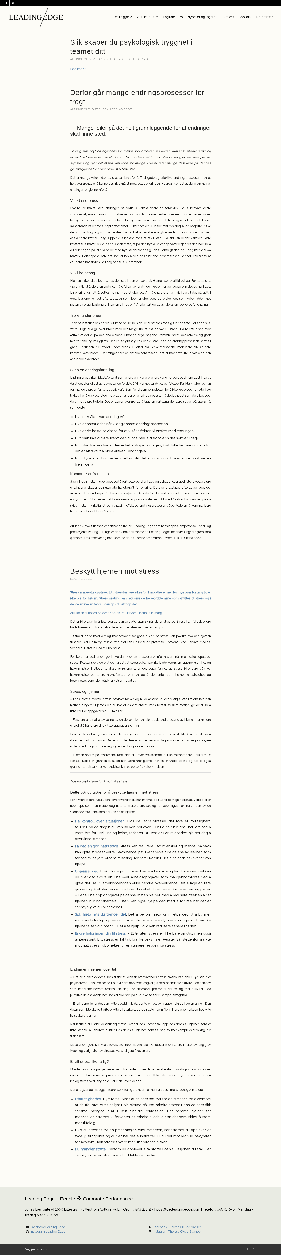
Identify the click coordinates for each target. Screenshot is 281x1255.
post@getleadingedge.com (178, 1209)
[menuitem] (123, 17)
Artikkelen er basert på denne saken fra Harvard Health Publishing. (116, 613)
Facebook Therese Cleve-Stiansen (177, 1227)
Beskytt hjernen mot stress (114, 571)
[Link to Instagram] (12, 3)
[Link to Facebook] (6, 3)
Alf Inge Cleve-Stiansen (89, 59)
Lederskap (141, 59)
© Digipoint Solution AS (36, 1249)
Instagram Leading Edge (47, 1231)
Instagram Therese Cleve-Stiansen (177, 1231)
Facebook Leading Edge (47, 1227)
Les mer (77, 69)
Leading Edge (121, 59)
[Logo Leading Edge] (36, 17)
